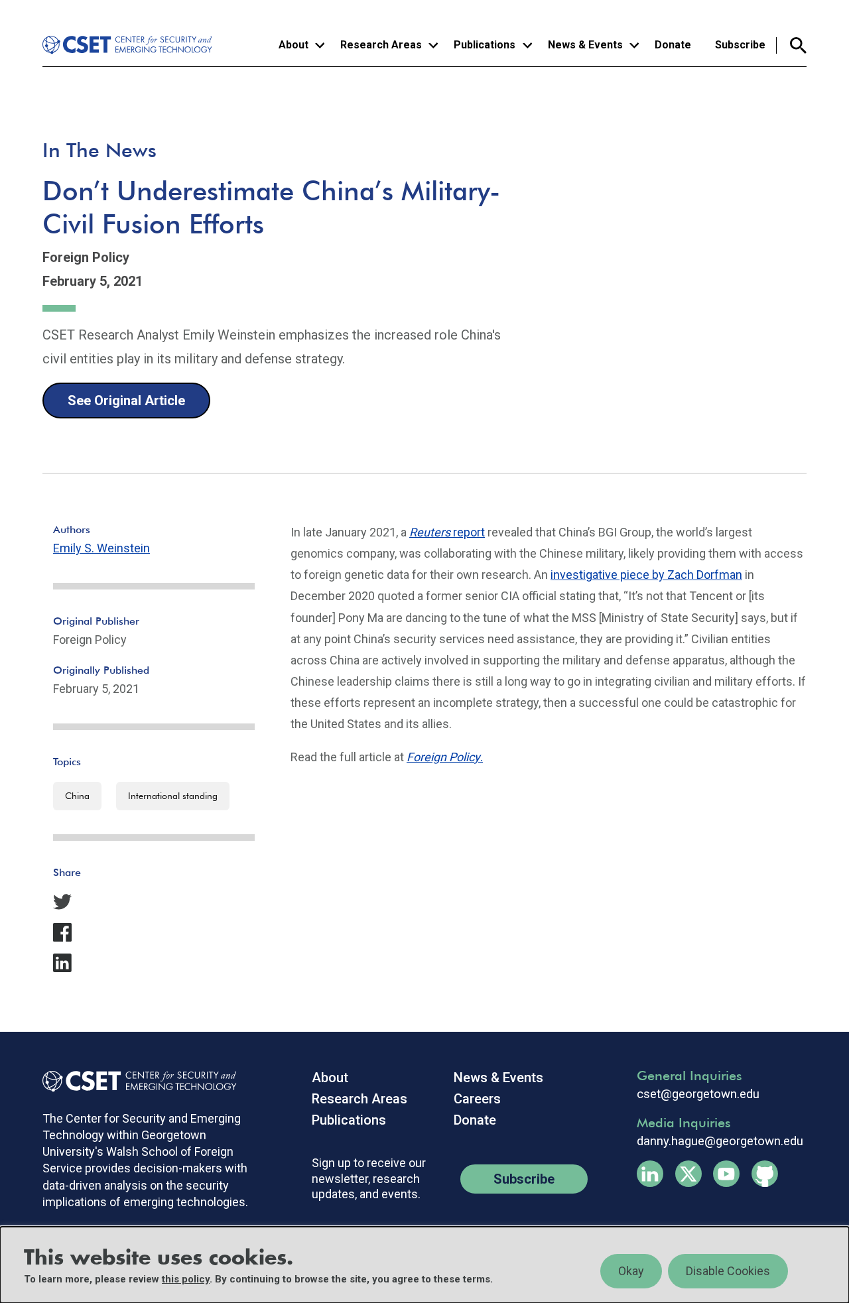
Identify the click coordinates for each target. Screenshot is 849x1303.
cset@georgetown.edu (698, 1094)
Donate (673, 44)
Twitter (688, 1173)
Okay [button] (631, 1271)
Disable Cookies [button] (728, 1271)
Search (792, 45)
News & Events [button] (585, 44)
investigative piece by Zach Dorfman (646, 575)
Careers (477, 1099)
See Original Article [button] (126, 400)
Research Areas (359, 1099)
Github (764, 1173)
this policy (186, 1279)
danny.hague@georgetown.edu (720, 1141)
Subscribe (740, 44)
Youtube (726, 1173)
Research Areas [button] (381, 44)
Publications (349, 1120)
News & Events (498, 1078)
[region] (424, 1265)
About (330, 1078)
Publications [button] (484, 44)
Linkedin (650, 1173)
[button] (154, 902)
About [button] (293, 44)
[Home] (129, 45)
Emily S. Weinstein (101, 548)
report (447, 532)
